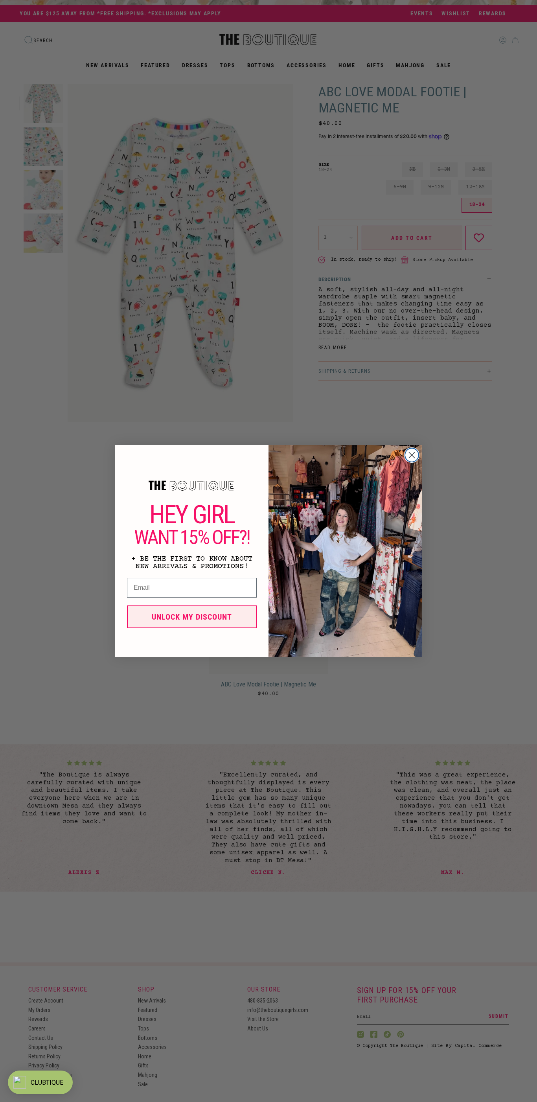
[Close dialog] (412, 455)
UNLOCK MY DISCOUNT (192, 617)
